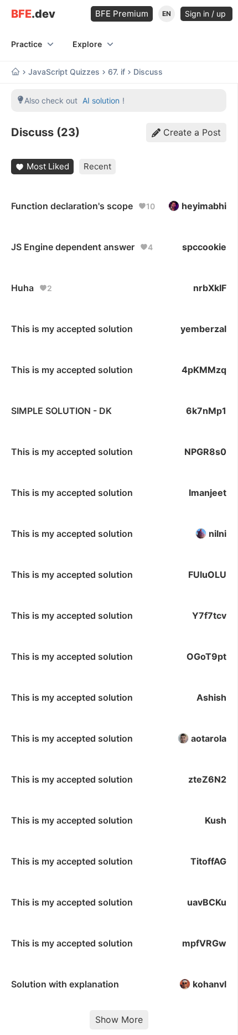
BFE (33, 14)
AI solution (101, 100)
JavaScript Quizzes (64, 72)
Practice (26, 44)
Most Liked (48, 166)
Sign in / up (206, 13)
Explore (87, 44)
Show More (119, 1019)
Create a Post (192, 132)
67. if (116, 72)
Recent (97, 166)
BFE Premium (121, 13)
